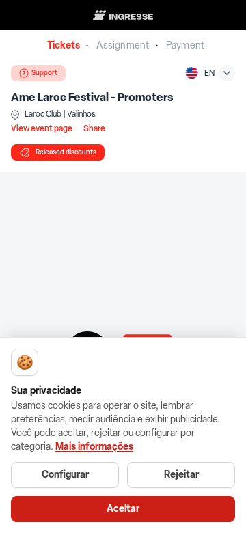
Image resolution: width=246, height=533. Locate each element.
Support (44, 72)
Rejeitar (181, 474)
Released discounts (66, 152)
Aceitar (123, 509)
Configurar (65, 474)
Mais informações (94, 446)
